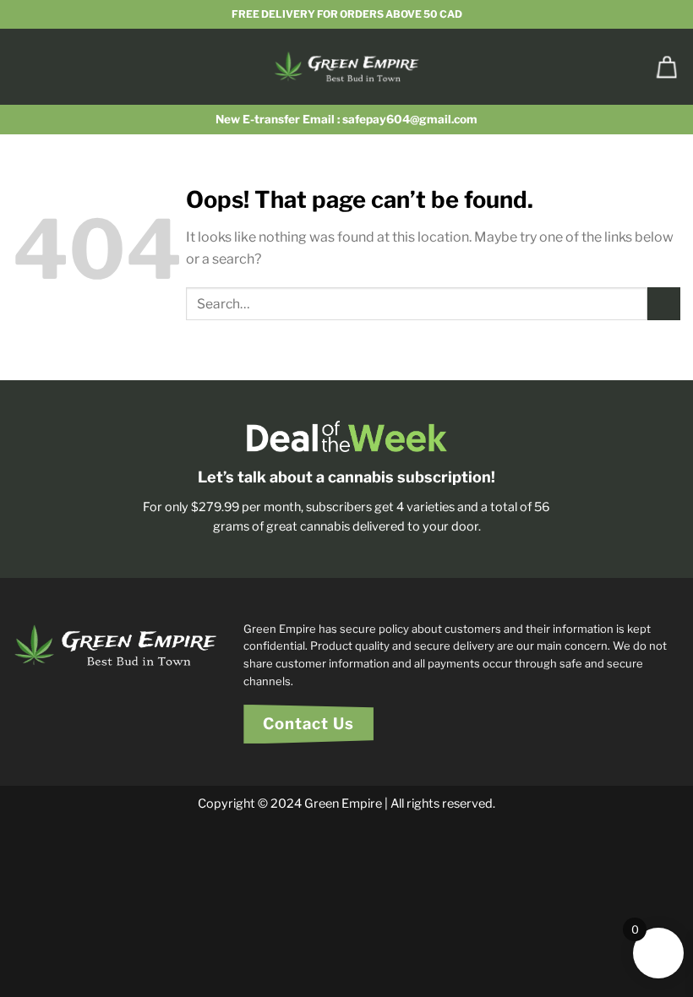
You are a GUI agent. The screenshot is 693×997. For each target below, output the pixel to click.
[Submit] (663, 303)
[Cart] (666, 66)
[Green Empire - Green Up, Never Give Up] (347, 66)
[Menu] (23, 66)
